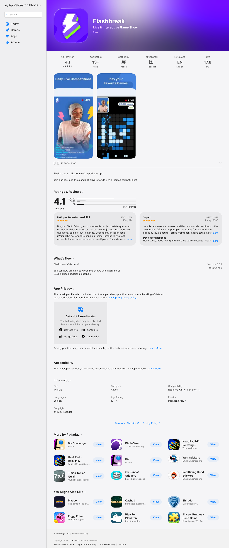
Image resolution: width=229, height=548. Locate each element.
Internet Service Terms (64, 544)
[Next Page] (225, 229)
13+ (113, 400)
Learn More (155, 348)
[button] (23, 24)
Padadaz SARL (176, 400)
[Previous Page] (50, 229)
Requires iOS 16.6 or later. (182, 389)
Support (122, 544)
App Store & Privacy (87, 544)
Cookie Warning (107, 544)
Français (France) (80, 534)
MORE (129, 239)
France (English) (61, 534)
